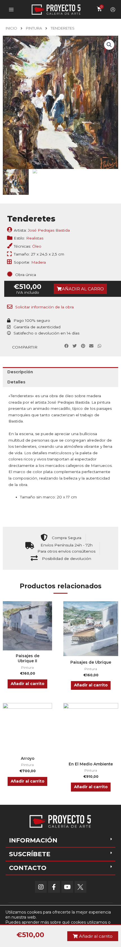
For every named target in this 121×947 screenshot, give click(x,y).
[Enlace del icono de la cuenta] (112, 9)
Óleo (36, 246)
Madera (38, 262)
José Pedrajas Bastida (49, 230)
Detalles (16, 382)
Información (33, 840)
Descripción (20, 372)
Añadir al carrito (27, 683)
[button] (80, 289)
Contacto (27, 868)
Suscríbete (29, 854)
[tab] (60, 372)
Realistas (34, 238)
